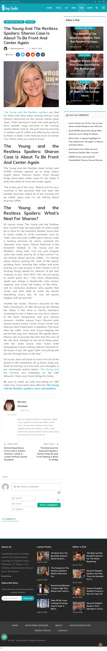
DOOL (58, 8)
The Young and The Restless (15, 22)
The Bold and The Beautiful (85, 28)
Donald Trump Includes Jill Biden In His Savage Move (85, 91)
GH (66, 8)
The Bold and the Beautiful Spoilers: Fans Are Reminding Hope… (85, 37)
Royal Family (85, 55)
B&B (74, 8)
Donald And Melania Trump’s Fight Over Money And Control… (60, 588)
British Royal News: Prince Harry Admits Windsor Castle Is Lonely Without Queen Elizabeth (15, 454)
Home (49, 8)
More (90, 8)
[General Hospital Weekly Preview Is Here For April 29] (79, 591)
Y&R (81, 8)
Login (5, 476)
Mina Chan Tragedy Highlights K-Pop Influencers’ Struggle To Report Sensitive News (86, 141)
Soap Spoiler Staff (80, 625)
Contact (63, 630)
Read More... (7, 576)
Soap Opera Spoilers (36, 625)
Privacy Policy (43, 630)
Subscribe (27, 598)
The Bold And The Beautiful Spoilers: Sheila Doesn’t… (59, 556)
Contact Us (15, 2)
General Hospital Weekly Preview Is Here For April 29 (95, 591)
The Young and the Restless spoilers (26, 112)
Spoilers (30, 22)
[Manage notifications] (100, 645)
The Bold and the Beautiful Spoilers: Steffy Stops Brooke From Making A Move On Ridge (47, 454)
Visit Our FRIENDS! (79, 115)
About (58, 625)
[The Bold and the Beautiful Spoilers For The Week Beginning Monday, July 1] (79, 556)
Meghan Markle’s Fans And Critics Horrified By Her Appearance (85, 64)
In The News (85, 82)
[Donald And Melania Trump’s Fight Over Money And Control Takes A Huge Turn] (43, 588)
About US (5, 2)
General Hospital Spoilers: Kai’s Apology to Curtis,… (95, 606)
